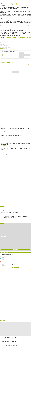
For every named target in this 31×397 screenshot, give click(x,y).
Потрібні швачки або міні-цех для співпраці (9, 341)
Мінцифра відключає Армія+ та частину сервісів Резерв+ (12, 124)
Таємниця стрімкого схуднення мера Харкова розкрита (11, 135)
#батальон (6, 42)
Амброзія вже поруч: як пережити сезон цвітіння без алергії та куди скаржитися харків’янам (14, 139)
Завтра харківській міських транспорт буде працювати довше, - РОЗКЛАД (15, 128)
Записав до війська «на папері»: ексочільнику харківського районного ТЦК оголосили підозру (14, 217)
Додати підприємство (15, 267)
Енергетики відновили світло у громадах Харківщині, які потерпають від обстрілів (13, 220)
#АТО (3, 42)
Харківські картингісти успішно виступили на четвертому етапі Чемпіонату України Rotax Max (15, 144)
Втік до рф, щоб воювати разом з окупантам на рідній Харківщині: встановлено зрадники (14, 153)
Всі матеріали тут (15, 249)
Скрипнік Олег (3, 44)
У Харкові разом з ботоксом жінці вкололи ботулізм (11, 131)
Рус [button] (28, 3)
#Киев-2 (1, 42)
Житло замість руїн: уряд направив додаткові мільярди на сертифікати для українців (15, 149)
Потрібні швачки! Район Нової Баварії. (8, 337)
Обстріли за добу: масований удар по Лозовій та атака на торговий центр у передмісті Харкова (13, 213)
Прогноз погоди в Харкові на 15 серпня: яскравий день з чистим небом (15, 209)
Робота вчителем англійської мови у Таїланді (10, 345)
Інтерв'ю (3, 236)
